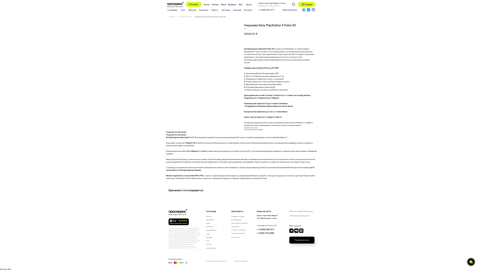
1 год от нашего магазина (276, 104)
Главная (172, 17)
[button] (194, 4)
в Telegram (274, 98)
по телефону (260, 98)
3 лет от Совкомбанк (278, 112)
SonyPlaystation (185, 17)
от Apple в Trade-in (273, 117)
